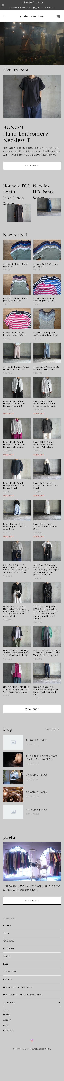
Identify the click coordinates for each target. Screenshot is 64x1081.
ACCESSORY (9, 971)
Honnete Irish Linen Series (18, 987)
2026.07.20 (33, 763)
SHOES (7, 956)
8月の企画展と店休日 (37, 740)
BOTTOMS (9, 948)
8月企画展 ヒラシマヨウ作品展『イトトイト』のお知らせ (41, 757)
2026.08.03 (33, 744)
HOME (6, 1015)
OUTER (7, 925)
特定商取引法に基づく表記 (41, 1049)
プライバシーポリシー (21, 1049)
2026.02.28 (32, 796)
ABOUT (7, 1020)
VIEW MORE (32, 166)
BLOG (6, 1025)
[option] (32, 43)
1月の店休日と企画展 (37, 809)
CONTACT (8, 1030)
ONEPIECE (8, 941)
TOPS (6, 933)
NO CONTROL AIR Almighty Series (23, 994)
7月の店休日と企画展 (37, 775)
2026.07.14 (32, 779)
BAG (5, 964)
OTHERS (7, 979)
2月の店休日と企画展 (37, 792)
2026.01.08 (32, 814)
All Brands (9, 1002)
